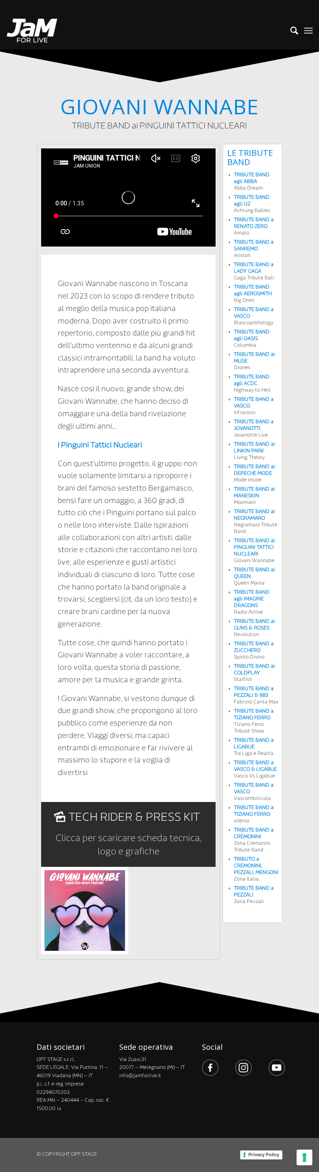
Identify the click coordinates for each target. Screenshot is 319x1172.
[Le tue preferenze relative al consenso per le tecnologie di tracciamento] (304, 1157)
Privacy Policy (263, 1154)
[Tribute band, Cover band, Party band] (32, 30)
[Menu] (308, 31)
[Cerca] (290, 30)
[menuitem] (290, 30)
